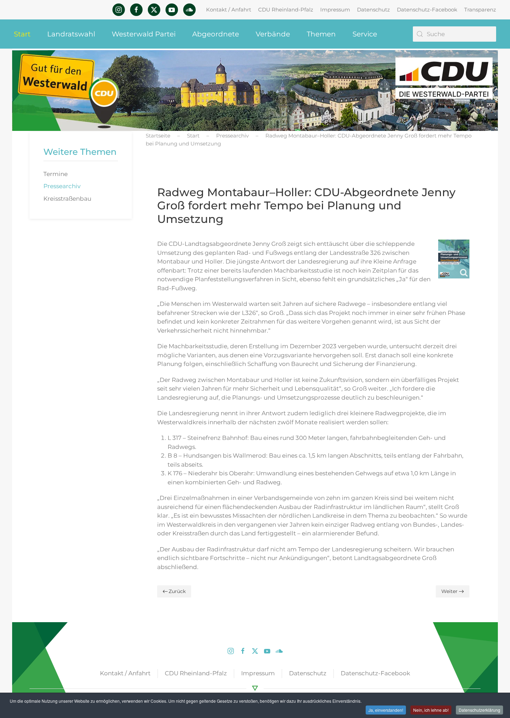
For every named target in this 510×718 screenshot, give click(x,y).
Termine (55, 173)
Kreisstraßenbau (67, 198)
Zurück (177, 591)
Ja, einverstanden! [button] (385, 710)
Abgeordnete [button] (215, 34)
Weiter (449, 591)
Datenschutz (373, 9)
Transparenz (480, 9)
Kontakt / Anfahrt (228, 9)
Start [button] (22, 34)
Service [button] (364, 34)
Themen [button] (321, 34)
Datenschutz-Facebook (427, 9)
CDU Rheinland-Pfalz (285, 9)
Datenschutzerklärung (479, 710)
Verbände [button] (273, 34)
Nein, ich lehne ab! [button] (431, 710)
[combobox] (454, 34)
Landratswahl (71, 34)
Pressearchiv (61, 186)
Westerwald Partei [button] (144, 34)
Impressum (335, 9)
